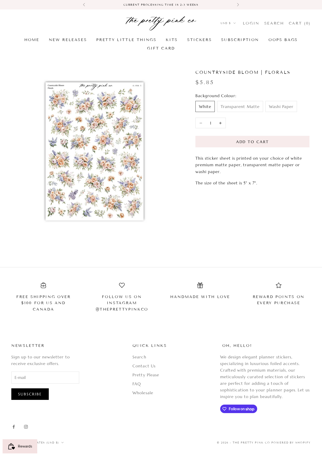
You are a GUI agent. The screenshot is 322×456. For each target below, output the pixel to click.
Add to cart (252, 141)
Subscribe (30, 394)
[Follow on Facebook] (13, 426)
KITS (172, 39)
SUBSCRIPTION (240, 39)
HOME (31, 39)
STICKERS (199, 39)
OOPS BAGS (283, 39)
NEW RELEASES (68, 39)
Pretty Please (145, 374)
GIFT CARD (161, 48)
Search (139, 357)
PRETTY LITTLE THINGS (126, 39)
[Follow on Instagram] (26, 426)
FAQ (136, 383)
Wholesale (142, 392)
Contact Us (143, 366)
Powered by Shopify (291, 442)
